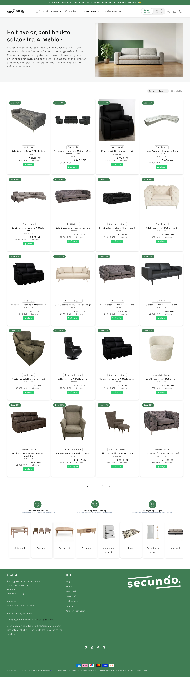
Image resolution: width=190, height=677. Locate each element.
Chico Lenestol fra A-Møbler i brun (117, 453)
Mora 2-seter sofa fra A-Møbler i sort (28, 305)
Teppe (131, 548)
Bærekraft (71, 596)
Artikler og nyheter (75, 611)
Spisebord (64, 548)
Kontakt (70, 606)
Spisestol (42, 548)
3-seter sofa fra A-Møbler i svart (161, 305)
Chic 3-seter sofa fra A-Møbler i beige (73, 305)
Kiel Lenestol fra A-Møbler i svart (72, 379)
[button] (168, 11)
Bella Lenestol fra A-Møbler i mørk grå (161, 453)
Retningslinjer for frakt (124, 670)
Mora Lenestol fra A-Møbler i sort (117, 151)
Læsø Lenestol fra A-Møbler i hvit (161, 379)
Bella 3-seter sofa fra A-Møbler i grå (28, 151)
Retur (69, 586)
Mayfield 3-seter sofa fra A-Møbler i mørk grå (29, 454)
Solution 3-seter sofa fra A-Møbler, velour (28, 229)
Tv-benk (86, 548)
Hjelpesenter (72, 601)
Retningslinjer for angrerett (66, 670)
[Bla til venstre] (89, 564)
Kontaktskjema (45, 619)
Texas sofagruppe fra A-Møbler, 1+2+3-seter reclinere (72, 152)
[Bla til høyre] (101, 564)
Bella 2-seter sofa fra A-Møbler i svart (117, 228)
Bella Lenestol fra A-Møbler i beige (161, 228)
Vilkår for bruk (106, 670)
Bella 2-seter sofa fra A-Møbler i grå (117, 305)
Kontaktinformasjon (145, 670)
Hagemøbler (175, 548)
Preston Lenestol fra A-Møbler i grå (28, 379)
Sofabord (19, 548)
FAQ (68, 581)
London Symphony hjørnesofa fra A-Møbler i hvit (161, 152)
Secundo (17, 670)
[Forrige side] (72, 486)
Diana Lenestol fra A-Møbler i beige (72, 453)
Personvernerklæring (88, 670)
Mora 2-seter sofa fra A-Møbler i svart (117, 379)
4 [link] (102, 486)
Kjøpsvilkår (71, 591)
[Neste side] (117, 486)
